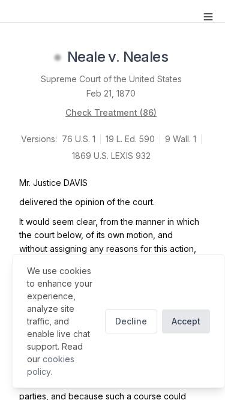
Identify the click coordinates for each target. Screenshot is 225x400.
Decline (131, 321)
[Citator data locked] (57, 57)
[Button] (208, 16)
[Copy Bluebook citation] (181, 57)
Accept (186, 321)
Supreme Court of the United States (111, 79)
